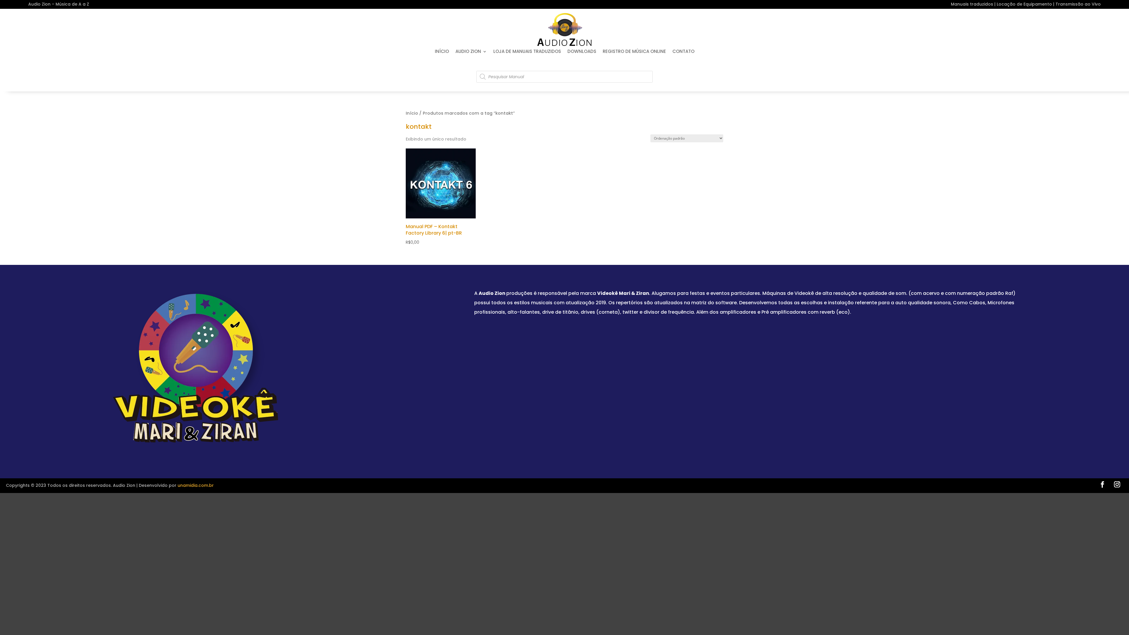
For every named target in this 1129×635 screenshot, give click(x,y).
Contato (683, 51)
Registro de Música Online (634, 51)
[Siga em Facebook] (1102, 484)
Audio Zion (468, 51)
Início (442, 51)
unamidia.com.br (196, 485)
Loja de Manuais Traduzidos (527, 51)
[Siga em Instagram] (1117, 484)
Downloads (581, 51)
